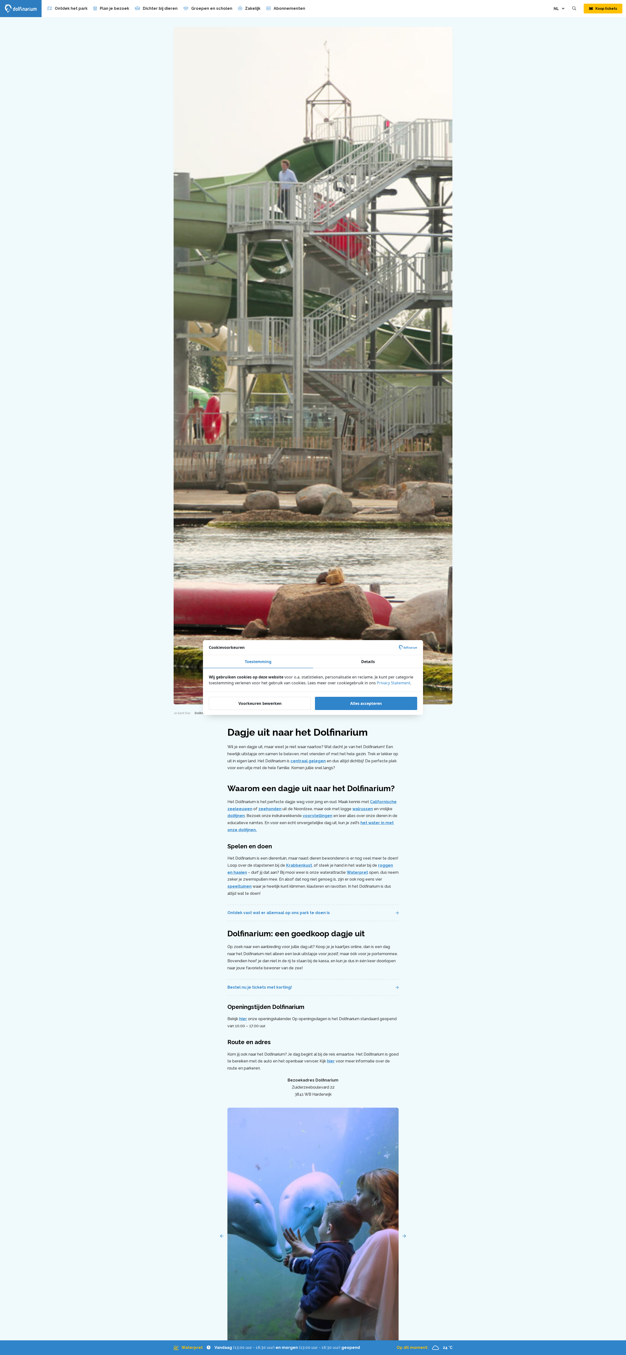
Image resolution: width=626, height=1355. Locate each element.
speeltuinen (239, 886)
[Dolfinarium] (21, 8)
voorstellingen (317, 815)
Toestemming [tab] (258, 661)
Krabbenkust (299, 865)
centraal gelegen (308, 761)
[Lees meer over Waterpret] (267, 1347)
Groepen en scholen (211, 8)
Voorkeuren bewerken (260, 703)
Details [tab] (368, 661)
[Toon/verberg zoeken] (574, 8)
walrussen (362, 809)
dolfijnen (236, 815)
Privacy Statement (393, 683)
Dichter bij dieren (160, 8)
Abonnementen (289, 8)
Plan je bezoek (114, 8)
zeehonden (269, 809)
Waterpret (357, 872)
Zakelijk (252, 8)
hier (243, 1018)
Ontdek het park (71, 8)
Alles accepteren (366, 703)
